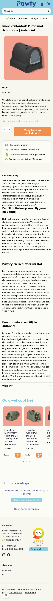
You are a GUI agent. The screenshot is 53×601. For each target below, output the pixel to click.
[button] (23, 461)
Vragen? (7, 385)
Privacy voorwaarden (12, 592)
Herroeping (30, 592)
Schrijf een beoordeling (26, 500)
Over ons (6, 570)
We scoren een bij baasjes (26, 159)
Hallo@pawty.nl (13, 540)
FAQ (4, 574)
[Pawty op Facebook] (8, 554)
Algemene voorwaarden (29, 589)
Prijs (4, 87)
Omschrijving (10, 175)
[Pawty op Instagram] (3, 554)
